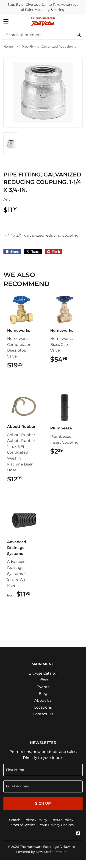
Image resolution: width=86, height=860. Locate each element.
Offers (43, 680)
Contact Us (43, 714)
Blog (43, 693)
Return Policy (62, 820)
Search (14, 820)
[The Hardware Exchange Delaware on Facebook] (78, 834)
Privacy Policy (36, 820)
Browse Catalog (43, 673)
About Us (43, 700)
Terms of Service (22, 825)
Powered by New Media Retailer (41, 852)
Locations (43, 707)
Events (43, 687)
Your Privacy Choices (57, 825)
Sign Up (43, 803)
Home (8, 46)
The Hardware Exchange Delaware (47, 847)
